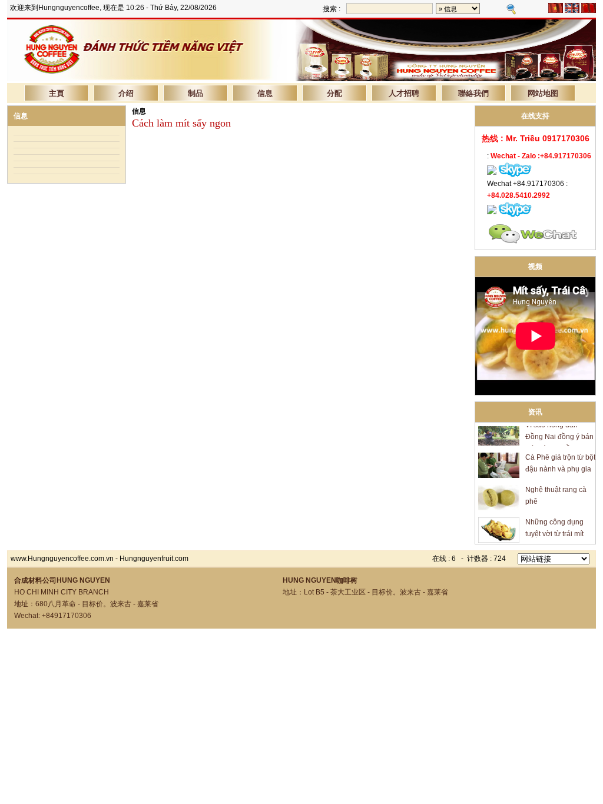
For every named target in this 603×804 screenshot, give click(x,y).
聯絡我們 (473, 93)
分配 (334, 93)
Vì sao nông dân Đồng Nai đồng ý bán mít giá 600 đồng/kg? (559, 430)
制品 (195, 93)
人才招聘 (404, 93)
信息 (265, 93)
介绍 (126, 93)
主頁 (56, 93)
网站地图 (543, 93)
